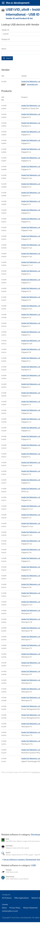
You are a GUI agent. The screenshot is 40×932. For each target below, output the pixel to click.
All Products (7, 898)
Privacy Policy (14, 908)
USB (33, 865)
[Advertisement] (20, 804)
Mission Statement (30, 908)
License (5, 904)
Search (7, 58)
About (4, 908)
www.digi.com (32, 84)
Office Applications (21, 898)
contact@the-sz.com (10, 911)
